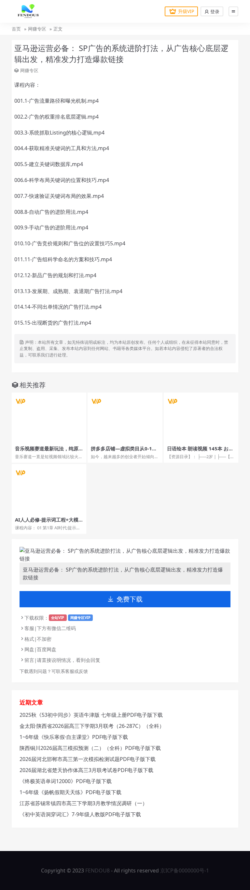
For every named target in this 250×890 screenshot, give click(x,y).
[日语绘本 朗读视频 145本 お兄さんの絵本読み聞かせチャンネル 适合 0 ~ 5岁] (201, 417)
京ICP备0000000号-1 (184, 870)
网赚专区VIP (80, 617)
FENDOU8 (97, 870)
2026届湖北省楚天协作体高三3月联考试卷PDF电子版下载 (86, 770)
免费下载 (130, 599)
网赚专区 (37, 29)
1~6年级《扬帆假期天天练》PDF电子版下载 (70, 792)
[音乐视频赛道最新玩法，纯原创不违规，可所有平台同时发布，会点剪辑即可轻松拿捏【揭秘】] (49, 417)
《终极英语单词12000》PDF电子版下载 (66, 781)
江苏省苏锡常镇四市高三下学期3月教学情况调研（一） (83, 803)
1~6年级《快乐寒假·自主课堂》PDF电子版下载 (74, 737)
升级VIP (186, 11)
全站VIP (57, 617)
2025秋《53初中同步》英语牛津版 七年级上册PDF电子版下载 (91, 714)
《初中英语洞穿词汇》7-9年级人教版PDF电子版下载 (80, 814)
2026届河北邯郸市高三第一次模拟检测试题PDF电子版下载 (88, 759)
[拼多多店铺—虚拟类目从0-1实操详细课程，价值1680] (125, 417)
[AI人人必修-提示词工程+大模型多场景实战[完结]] (49, 489)
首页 (16, 29)
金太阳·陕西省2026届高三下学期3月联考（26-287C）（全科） (92, 725)
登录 (214, 11)
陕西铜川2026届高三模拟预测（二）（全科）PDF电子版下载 (90, 748)
